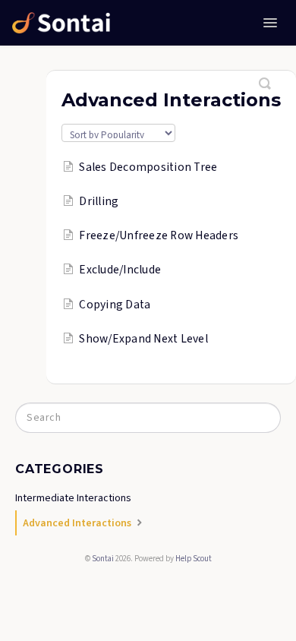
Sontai (103, 558)
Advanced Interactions (78, 523)
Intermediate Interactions (73, 498)
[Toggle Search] (265, 77)
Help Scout (193, 558)
